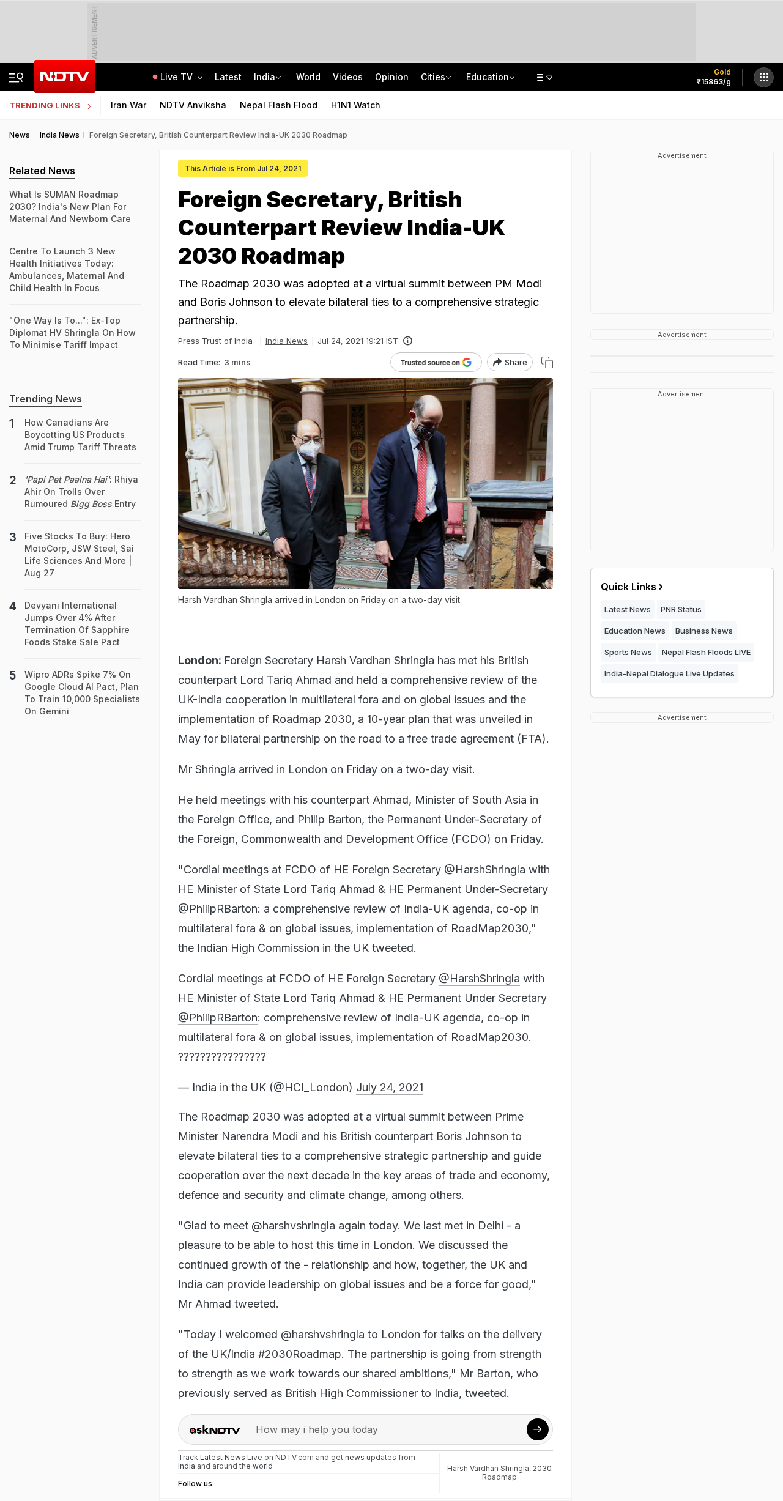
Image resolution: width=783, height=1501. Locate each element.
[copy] (547, 362)
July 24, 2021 (389, 1087)
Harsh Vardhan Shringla (488, 1468)
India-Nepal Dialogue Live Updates (669, 673)
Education (487, 77)
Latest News (627, 609)
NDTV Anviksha (193, 105)
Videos (348, 77)
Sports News (628, 652)
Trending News (45, 399)
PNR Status (681, 609)
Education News (635, 631)
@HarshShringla (479, 978)
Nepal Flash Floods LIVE (706, 652)
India (264, 77)
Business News (704, 631)
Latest (228, 77)
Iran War (128, 105)
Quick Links (628, 586)
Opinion (392, 77)
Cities (433, 77)
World (308, 77)
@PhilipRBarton (218, 1017)
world (263, 1465)
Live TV (177, 77)
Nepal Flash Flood (278, 105)
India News (286, 341)
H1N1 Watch (355, 105)
